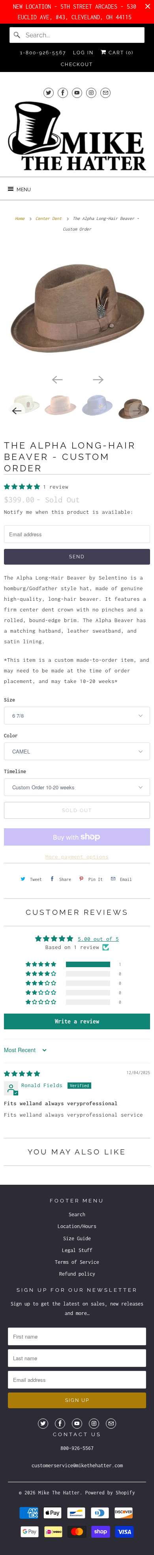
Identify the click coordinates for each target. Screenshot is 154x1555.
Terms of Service (77, 1262)
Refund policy (77, 1274)
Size (9, 700)
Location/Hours (77, 1226)
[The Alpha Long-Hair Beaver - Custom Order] (77, 307)
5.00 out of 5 (98, 939)
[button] (23, 487)
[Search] (17, 35)
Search (77, 1214)
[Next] (97, 379)
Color (11, 736)
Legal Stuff (77, 1250)
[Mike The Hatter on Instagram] (91, 93)
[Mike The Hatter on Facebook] (63, 93)
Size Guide (77, 1238)
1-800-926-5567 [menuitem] (43, 52)
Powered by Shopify (110, 1492)
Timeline (15, 771)
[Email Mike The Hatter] (105, 93)
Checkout (77, 64)
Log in (83, 52)
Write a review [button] (77, 1021)
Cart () (120, 52)
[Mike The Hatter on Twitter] (48, 93)
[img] (22, 1074)
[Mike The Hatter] (77, 136)
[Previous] (56, 379)
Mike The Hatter (59, 1492)
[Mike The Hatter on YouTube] (77, 93)
